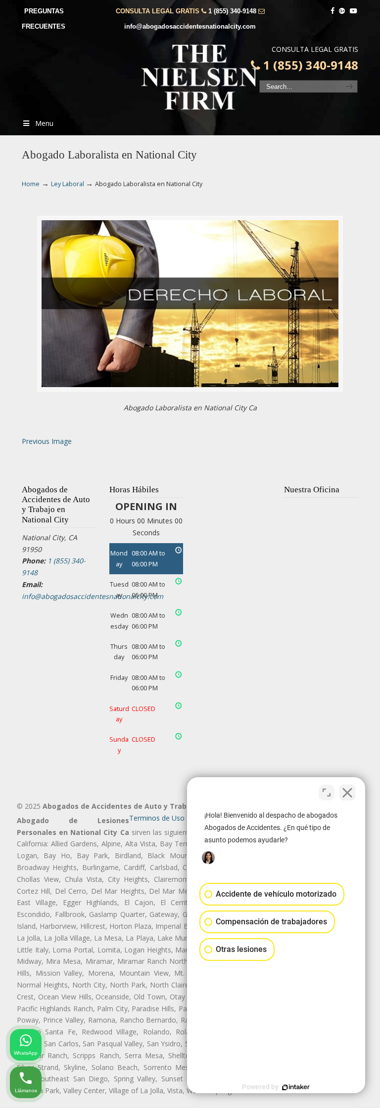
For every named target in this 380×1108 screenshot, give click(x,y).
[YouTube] (353, 11)
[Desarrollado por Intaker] (296, 1087)
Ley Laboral (67, 184)
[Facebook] (332, 11)
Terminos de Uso (157, 818)
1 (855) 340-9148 (232, 11)
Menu (44, 123)
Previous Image (47, 441)
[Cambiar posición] (326, 792)
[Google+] (342, 11)
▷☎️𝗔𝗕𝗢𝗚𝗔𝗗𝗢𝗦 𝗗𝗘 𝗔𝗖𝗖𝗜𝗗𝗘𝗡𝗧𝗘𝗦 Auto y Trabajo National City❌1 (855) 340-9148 (200, 77)
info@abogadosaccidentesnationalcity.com (190, 26)
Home (31, 184)
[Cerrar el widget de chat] (347, 792)
